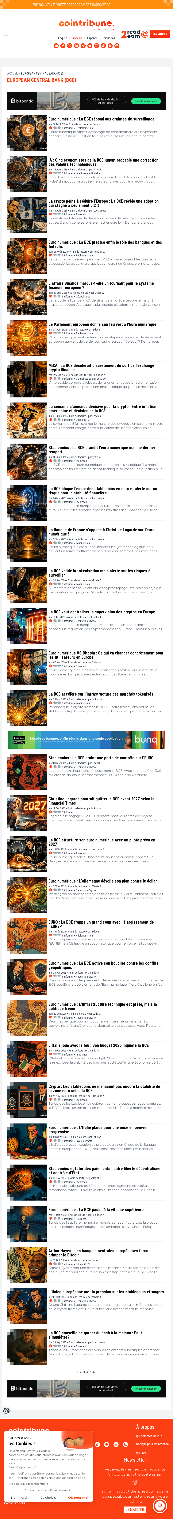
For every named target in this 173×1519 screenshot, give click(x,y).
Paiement (81, 214)
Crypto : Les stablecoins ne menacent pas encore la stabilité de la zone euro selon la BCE (104, 1088)
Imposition (82, 1054)
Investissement (84, 1141)
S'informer (67, 128)
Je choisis (48, 1498)
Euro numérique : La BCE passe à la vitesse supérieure (96, 1210)
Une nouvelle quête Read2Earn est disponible (54, 5)
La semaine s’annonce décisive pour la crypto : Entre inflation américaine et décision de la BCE (102, 408)
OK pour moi (78, 1498)
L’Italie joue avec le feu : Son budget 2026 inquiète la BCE (99, 1045)
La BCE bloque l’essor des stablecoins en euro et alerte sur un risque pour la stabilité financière (103, 491)
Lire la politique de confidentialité (28, 1483)
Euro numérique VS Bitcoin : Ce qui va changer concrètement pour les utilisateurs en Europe (106, 655)
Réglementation (84, 128)
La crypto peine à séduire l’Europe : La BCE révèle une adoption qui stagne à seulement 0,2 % (104, 203)
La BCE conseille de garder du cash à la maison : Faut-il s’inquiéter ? (97, 1335)
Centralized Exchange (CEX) (91, 378)
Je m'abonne (135, 1510)
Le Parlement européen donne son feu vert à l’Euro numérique (102, 324)
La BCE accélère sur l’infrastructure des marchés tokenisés (101, 694)
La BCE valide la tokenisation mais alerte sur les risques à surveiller (99, 573)
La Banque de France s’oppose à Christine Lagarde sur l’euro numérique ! (101, 532)
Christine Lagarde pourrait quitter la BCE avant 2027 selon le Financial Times (101, 801)
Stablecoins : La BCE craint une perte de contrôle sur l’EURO (101, 758)
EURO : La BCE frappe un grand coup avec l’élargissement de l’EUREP (101, 924)
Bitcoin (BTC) (83, 419)
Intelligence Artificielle (88, 173)
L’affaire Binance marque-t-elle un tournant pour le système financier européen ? (101, 285)
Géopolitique (83, 296)
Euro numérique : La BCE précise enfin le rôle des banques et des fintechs (105, 244)
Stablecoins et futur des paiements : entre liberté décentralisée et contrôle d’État (104, 1170)
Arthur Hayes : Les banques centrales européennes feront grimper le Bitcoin (99, 1253)
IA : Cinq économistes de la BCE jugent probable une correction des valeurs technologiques (103, 162)
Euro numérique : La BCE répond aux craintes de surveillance (101, 119)
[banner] (86, 101)
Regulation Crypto (86, 621)
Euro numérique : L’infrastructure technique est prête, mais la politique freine (103, 1006)
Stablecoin (82, 460)
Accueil (12, 73)
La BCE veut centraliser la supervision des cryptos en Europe (102, 612)
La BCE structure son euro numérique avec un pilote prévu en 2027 (102, 842)
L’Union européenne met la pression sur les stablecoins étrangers (106, 1292)
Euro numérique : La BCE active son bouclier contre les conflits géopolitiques (103, 965)
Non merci (19, 1498)
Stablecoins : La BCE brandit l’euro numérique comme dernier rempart (102, 449)
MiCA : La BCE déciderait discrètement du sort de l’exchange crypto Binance (101, 367)
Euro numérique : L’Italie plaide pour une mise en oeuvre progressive (97, 1129)
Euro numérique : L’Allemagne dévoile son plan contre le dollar (103, 881)
